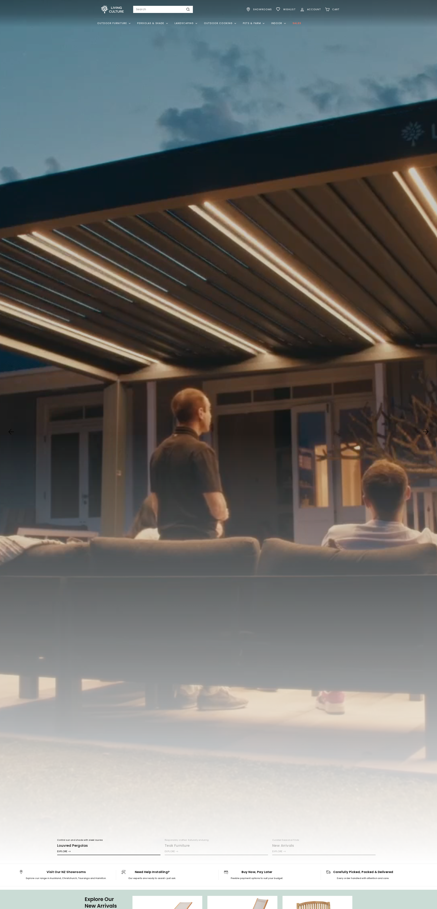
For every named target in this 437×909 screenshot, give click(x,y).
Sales (297, 23)
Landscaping (185, 23)
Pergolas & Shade (151, 23)
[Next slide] (425, 431)
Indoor (277, 23)
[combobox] (163, 9)
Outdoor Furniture (112, 23)
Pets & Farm (252, 23)
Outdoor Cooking (219, 23)
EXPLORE (62, 851)
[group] (218, 432)
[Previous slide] (11, 431)
